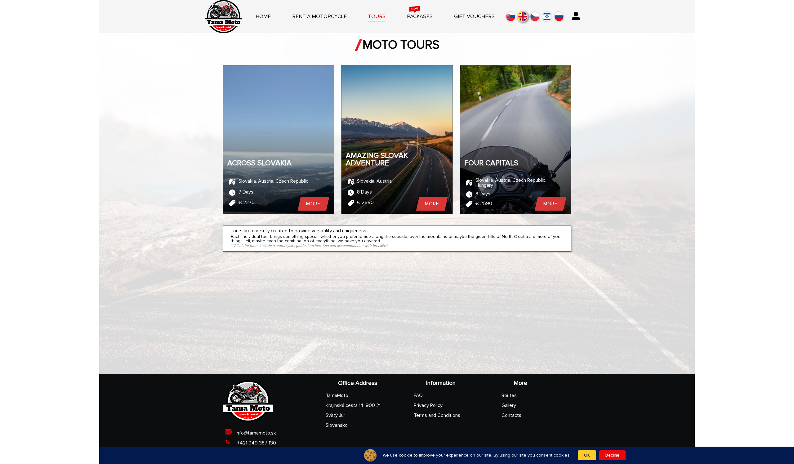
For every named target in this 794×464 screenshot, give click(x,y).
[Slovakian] (510, 16)
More (313, 204)
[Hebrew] (547, 16)
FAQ (418, 395)
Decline (612, 455)
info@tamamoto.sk (256, 433)
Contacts (511, 415)
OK (587, 455)
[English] (522, 16)
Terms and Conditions (437, 415)
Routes (509, 395)
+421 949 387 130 (256, 443)
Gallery (509, 405)
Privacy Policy (428, 405)
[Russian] (559, 16)
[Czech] (534, 16)
